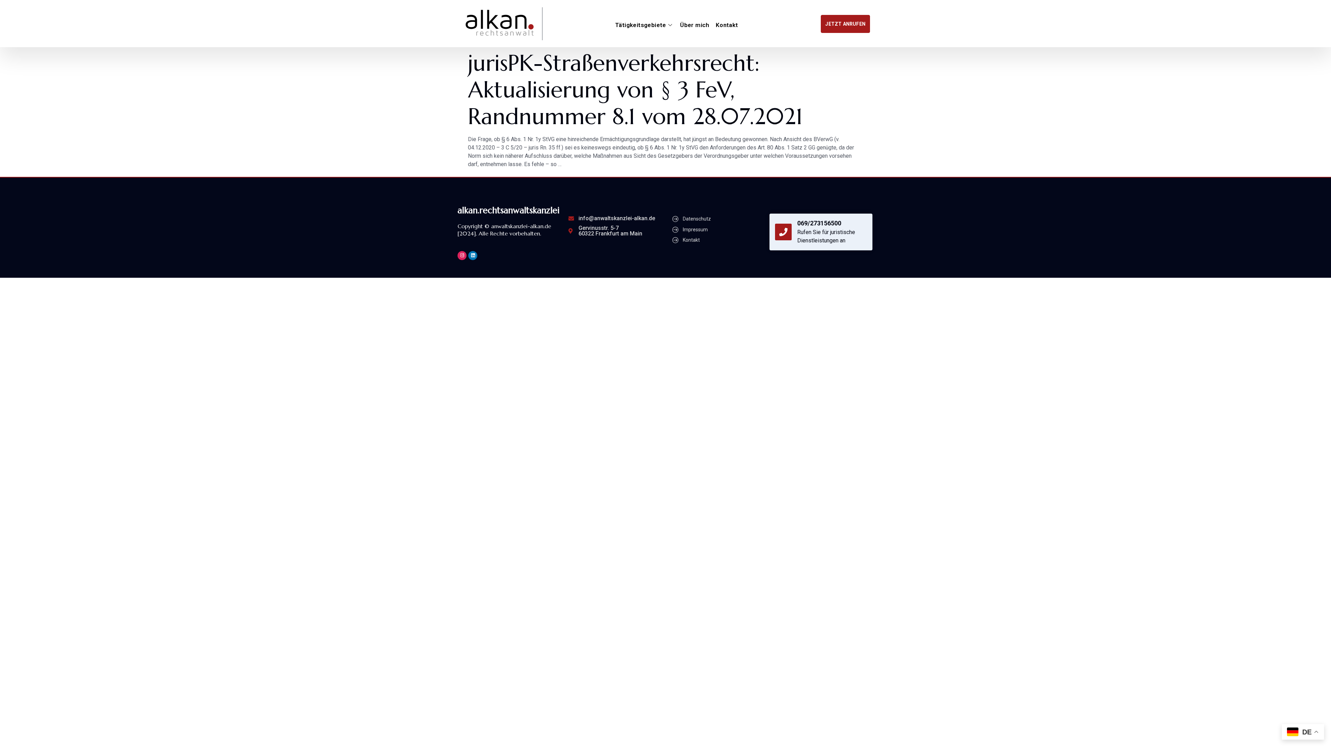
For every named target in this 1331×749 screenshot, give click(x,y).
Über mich (695, 24)
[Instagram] (462, 255)
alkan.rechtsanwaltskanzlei (508, 210)
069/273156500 (819, 223)
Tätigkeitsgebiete (640, 24)
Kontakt (727, 24)
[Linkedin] (472, 255)
